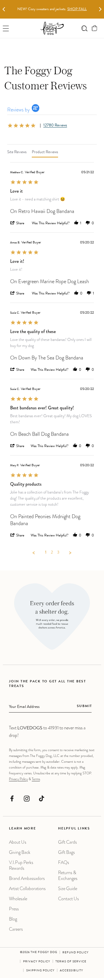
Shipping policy (40, 970)
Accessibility (71, 970)
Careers (16, 929)
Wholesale (18, 898)
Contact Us (68, 898)
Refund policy (75, 952)
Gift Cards (67, 842)
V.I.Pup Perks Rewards (21, 865)
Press (14, 908)
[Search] (84, 28)
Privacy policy (36, 961)
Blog (13, 919)
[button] (95, 28)
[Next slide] (100, 9)
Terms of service (70, 961)
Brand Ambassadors (27, 878)
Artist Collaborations (27, 888)
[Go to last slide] (4, 9)
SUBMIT (84, 706)
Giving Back (19, 852)
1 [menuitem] (46, 553)
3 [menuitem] (58, 553)
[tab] (17, 152)
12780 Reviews (55, 126)
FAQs (63, 862)
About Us (17, 842)
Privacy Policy (18, 779)
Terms (36, 779)
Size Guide (67, 888)
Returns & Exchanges (67, 875)
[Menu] (6, 28)
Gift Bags (66, 852)
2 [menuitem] (52, 553)
